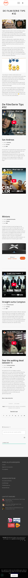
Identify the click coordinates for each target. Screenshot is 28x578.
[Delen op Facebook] (3, 415)
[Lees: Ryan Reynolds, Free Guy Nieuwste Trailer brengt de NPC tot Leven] (3, 500)
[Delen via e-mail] (24, 415)
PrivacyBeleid (5, 469)
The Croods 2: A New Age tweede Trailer (13, 504)
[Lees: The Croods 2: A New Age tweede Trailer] (3, 505)
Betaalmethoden (5, 487)
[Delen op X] (6, 415)
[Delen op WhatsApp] (9, 415)
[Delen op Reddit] (21, 415)
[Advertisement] (14, 205)
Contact (3, 464)
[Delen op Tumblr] (18, 415)
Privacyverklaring (15, 573)
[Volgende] (24, 250)
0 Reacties (11, 403)
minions (18, 406)
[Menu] (18, 3)
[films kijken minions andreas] (14, 24)
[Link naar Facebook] (23, 540)
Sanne (18, 403)
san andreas (23, 406)
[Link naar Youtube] (25, 540)
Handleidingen (5, 483)
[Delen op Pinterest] (12, 415)
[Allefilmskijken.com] (11, 3)
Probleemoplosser (6, 485)
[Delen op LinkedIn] (15, 415)
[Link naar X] (20, 540)
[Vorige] (4, 250)
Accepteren (14, 575)
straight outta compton (14, 408)
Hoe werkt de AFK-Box (7, 480)
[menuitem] (18, 3)
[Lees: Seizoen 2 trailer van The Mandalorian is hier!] (3, 508)
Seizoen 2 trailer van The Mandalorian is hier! (14, 507)
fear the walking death (10, 406)
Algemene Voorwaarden (7, 467)
